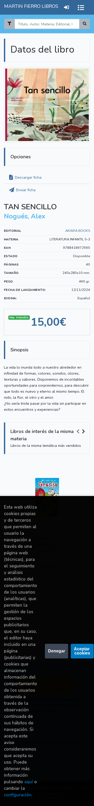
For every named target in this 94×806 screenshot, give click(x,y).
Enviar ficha (25, 190)
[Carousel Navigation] (81, 432)
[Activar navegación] (80, 7)
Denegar (56, 651)
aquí (28, 782)
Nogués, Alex (24, 216)
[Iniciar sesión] (66, 7)
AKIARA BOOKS (77, 230)
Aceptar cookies (82, 651)
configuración (17, 795)
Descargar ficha (28, 177)
